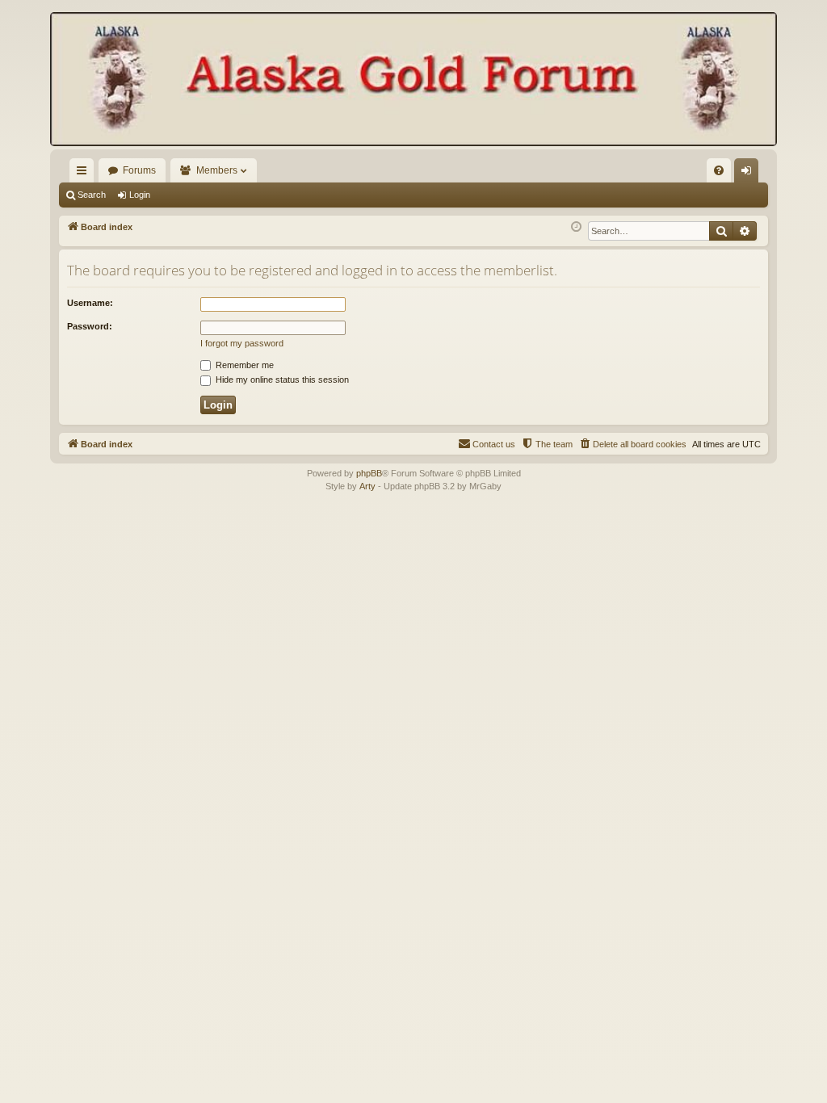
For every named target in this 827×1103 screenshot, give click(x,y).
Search (92, 194)
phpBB (369, 473)
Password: (89, 326)
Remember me (243, 365)
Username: (90, 303)
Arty (367, 486)
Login (139, 194)
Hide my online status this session (281, 379)
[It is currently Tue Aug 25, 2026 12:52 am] (576, 227)
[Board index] (413, 80)
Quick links (85, 173)
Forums (139, 170)
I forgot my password (241, 343)
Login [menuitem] (749, 173)
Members (216, 170)
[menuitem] (719, 170)
